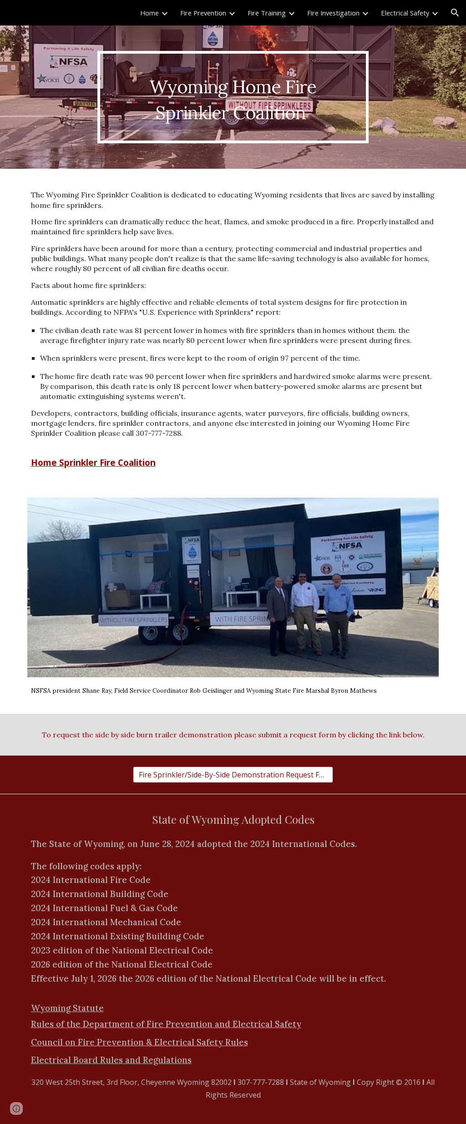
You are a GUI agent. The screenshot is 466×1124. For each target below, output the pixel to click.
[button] (455, 13)
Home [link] (149, 12)
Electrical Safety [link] (405, 12)
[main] (232, 97)
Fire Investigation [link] (333, 12)
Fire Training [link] (267, 12)
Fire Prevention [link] (203, 12)
